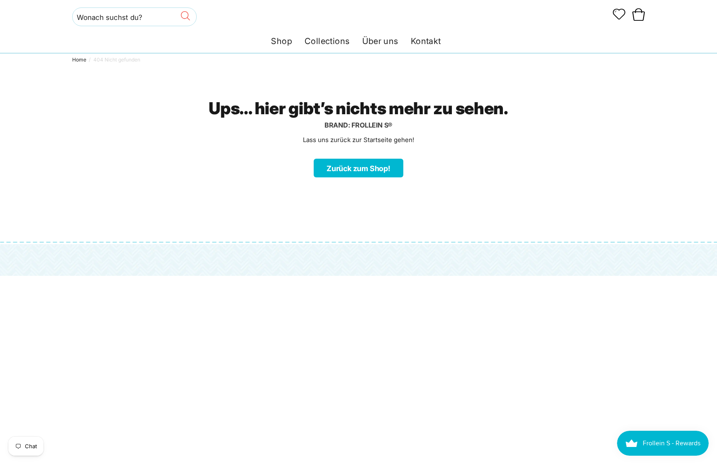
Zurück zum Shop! (358, 168)
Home (79, 59)
